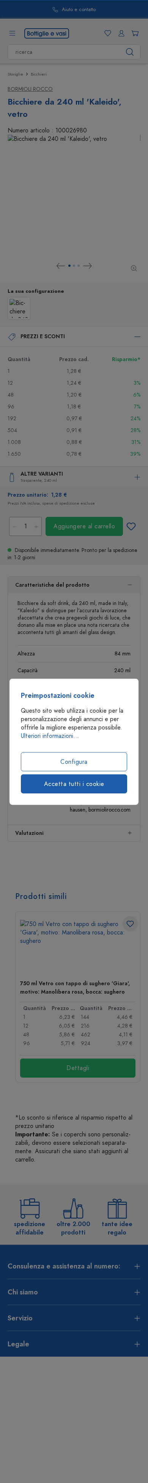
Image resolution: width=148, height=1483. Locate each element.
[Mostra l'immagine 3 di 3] (78, 266)
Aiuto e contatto (79, 10)
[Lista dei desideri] (106, 33)
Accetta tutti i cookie (74, 783)
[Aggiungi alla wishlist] (131, 526)
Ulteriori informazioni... (50, 735)
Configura (74, 761)
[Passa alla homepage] (46, 33)
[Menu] (12, 33)
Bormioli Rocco (30, 89)
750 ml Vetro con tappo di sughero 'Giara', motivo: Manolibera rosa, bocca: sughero (75, 988)
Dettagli (77, 1068)
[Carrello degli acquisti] (133, 33)
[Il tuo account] (120, 33)
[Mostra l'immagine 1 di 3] (69, 266)
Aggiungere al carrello (84, 526)
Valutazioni (29, 833)
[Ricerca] (130, 52)
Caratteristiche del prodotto (52, 585)
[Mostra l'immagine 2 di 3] (74, 266)
